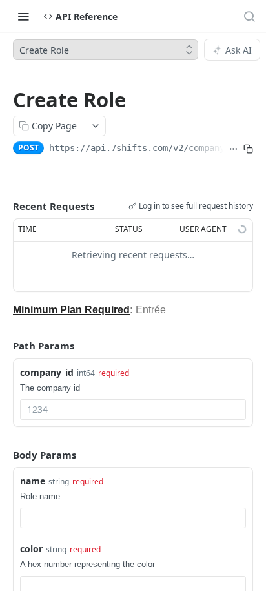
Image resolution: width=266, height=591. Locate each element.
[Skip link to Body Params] (4, 455)
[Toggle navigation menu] (23, 16)
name (32, 481)
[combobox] (133, 409)
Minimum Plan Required (71, 309)
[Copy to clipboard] (248, 149)
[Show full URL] (233, 149)
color (31, 549)
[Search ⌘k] (249, 16)
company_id (47, 372)
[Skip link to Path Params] (4, 345)
